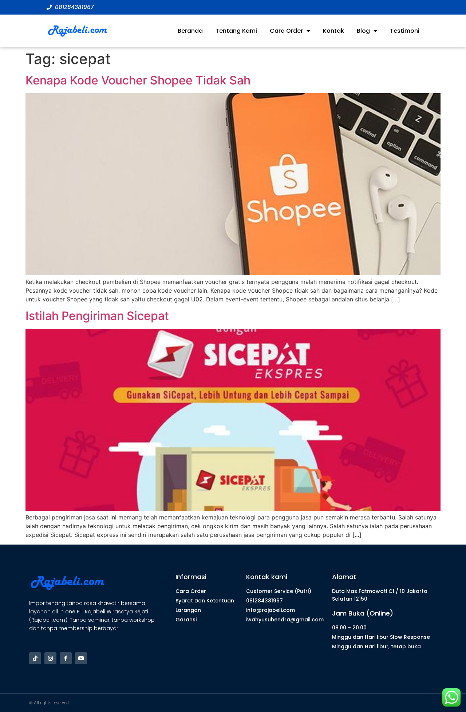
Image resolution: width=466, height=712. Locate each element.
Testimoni (404, 31)
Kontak (333, 31)
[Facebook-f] (66, 658)
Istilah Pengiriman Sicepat (97, 316)
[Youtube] (81, 658)
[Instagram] (50, 658)
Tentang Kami (236, 31)
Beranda (190, 31)
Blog (363, 31)
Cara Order (286, 31)
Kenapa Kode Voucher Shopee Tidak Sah (137, 80)
